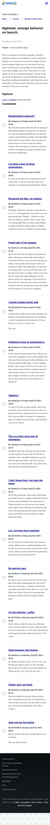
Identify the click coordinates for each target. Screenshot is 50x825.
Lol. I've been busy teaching (23, 530)
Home (4, 19)
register (13, 100)
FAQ (4, 785)
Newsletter (6, 781)
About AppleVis (8, 759)
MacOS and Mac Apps (33, 19)
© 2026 (16, 802)
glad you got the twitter (21, 722)
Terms (33, 802)
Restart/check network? (21, 116)
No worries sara (17, 568)
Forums (16, 19)
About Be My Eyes (9, 770)
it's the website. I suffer (21, 612)
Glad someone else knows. (23, 650)
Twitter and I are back (20, 684)
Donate (5, 766)
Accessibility (25, 802)
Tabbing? (13, 395)
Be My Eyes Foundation (12, 763)
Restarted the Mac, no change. (25, 198)
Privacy (40, 802)
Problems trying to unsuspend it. (26, 342)
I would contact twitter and (23, 302)
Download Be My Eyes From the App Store (11, 775)
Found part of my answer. (22, 242)
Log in (4, 100)
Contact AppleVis (9, 789)
